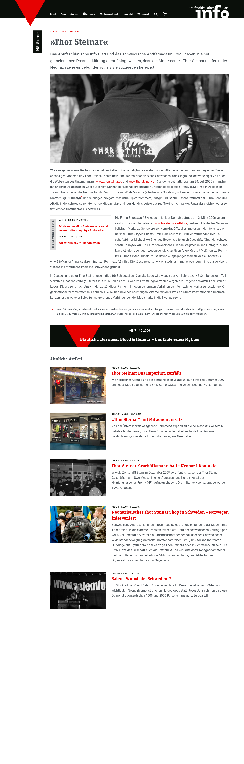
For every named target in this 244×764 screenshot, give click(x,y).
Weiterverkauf (109, 14)
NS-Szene (37, 41)
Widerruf (143, 14)
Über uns (89, 14)
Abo (63, 14)
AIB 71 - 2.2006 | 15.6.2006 (64, 31)
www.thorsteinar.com (143, 181)
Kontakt (128, 14)
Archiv (74, 14)
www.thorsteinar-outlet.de (170, 223)
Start (53, 14)
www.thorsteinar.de (109, 181)
